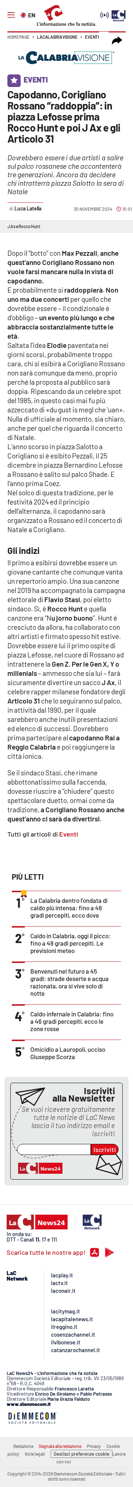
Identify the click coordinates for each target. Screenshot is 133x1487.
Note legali (35, 1453)
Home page (18, 36)
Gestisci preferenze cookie (81, 1454)
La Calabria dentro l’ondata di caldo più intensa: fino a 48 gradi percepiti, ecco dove (69, 908)
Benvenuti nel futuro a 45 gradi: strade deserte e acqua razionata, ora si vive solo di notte (69, 982)
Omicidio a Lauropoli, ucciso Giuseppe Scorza (67, 1053)
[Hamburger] (11, 15)
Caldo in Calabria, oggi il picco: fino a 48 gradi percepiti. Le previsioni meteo (70, 943)
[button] (117, 40)
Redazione (23, 1446)
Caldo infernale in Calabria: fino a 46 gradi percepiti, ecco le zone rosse (71, 1021)
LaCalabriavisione (57, 36)
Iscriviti (104, 1149)
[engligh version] (24, 14)
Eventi (92, 36)
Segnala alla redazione (60, 1446)
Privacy (94, 1446)
